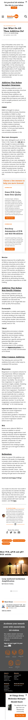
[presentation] (14, 566)
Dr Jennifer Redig (13, 33)
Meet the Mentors (8, 676)
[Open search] (25, 17)
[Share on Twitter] (11, 533)
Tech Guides (6, 543)
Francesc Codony (8, 584)
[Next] (25, 573)
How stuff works (6, 540)
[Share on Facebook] (7, 533)
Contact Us (6, 679)
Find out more (10, 218)
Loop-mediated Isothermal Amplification (13, 579)
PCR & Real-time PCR (19, 540)
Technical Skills (17, 675)
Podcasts (16, 679)
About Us (6, 675)
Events (15, 677)
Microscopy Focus (18, 685)
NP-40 (20, 142)
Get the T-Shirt (7, 680)
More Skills (16, 676)
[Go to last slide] (2, 573)
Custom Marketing (8, 690)
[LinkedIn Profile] (15, 524)
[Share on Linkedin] (15, 533)
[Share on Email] (19, 533)
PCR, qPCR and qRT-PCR (9, 25)
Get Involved (7, 677)
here (14, 501)
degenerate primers (14, 347)
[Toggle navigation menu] (2, 16)
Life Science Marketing (6, 686)
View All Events (6, 611)
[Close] (26, 694)
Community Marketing (7, 689)
